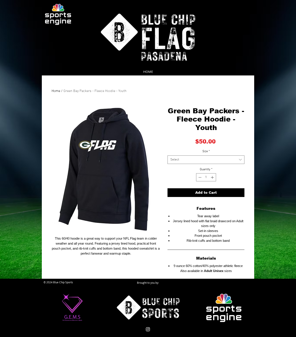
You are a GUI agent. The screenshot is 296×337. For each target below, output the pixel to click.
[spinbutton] (206, 177)
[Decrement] (199, 177)
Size (206, 151)
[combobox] (206, 159)
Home (56, 91)
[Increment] (212, 177)
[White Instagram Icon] (148, 329)
